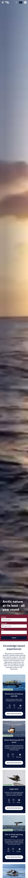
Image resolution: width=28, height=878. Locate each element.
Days (2, 629)
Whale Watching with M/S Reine (14, 741)
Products (3, 617)
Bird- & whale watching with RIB (14, 835)
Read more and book (14, 713)
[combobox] (14, 626)
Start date (4, 623)
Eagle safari (14, 789)
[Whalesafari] (5, 2)
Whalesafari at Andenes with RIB (14, 695)
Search (14, 638)
